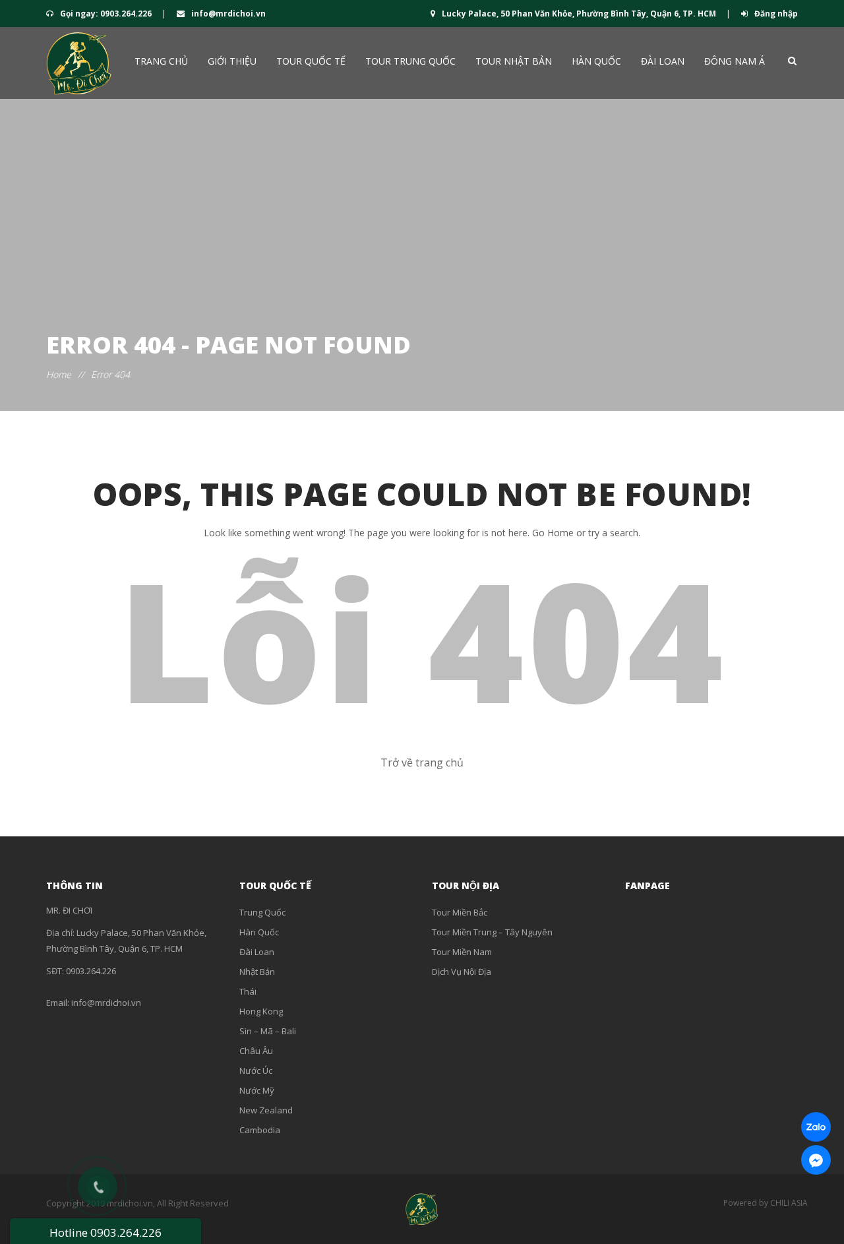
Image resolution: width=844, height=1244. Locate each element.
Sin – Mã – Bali (267, 1031)
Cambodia (259, 1130)
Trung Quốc (262, 912)
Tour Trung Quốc (410, 61)
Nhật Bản (257, 972)
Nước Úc (255, 1070)
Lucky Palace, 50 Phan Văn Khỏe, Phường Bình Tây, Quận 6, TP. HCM (579, 13)
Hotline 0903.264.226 (105, 1232)
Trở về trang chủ (422, 762)
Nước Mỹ (256, 1090)
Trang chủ (161, 61)
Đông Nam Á (734, 61)
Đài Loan (662, 61)
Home (58, 374)
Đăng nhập (775, 13)
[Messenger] (816, 1160)
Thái (247, 991)
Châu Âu (256, 1051)
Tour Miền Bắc (459, 912)
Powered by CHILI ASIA (765, 1202)
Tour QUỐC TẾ (311, 61)
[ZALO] (816, 1127)
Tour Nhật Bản (513, 61)
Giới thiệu (232, 61)
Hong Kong (261, 1011)
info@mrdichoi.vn (227, 13)
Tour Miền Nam (462, 952)
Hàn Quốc (596, 61)
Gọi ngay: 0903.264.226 (106, 13)
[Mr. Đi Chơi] (79, 63)
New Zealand (266, 1110)
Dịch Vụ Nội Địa (461, 972)
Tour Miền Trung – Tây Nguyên (492, 932)
